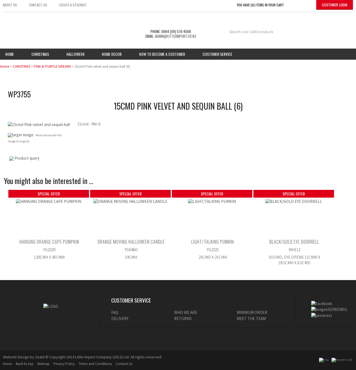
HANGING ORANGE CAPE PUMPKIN (49, 241)
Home (9, 54)
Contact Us (124, 363)
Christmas (40, 54)
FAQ (114, 312)
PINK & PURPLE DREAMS (52, 66)
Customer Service (217, 54)
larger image (22, 134)
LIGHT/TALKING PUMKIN (212, 241)
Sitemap (43, 363)
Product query (26, 158)
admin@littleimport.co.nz (175, 36)
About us (10, 4)
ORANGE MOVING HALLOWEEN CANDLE (131, 241)
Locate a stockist (73, 4)
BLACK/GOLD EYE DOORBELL (294, 241)
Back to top (24, 363)
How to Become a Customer (162, 54)
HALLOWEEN (75, 54)
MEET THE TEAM (251, 318)
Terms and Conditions (95, 363)
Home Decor (112, 54)
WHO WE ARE (185, 312)
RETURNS (183, 318)
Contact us (38, 4)
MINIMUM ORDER (252, 312)
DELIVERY (119, 318)
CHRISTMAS (21, 66)
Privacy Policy (64, 363)
